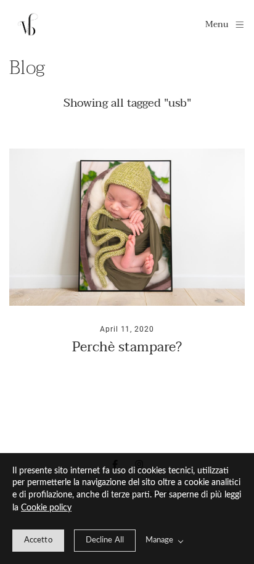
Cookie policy (46, 508)
